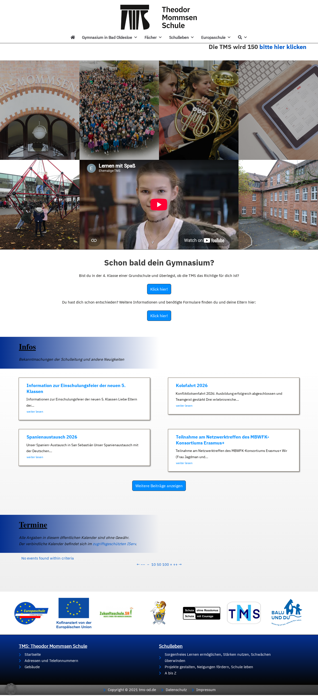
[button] (11, 689)
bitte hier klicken (282, 47)
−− (143, 564)
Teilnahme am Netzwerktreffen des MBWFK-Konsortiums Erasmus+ (222, 439)
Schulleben (179, 37)
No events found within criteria (47, 558)
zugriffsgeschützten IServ (114, 543)
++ (175, 564)
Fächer (151, 37)
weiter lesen (35, 411)
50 (159, 564)
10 (153, 564)
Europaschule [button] (213, 37)
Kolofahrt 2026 (192, 385)
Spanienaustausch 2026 (52, 437)
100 (165, 564)
